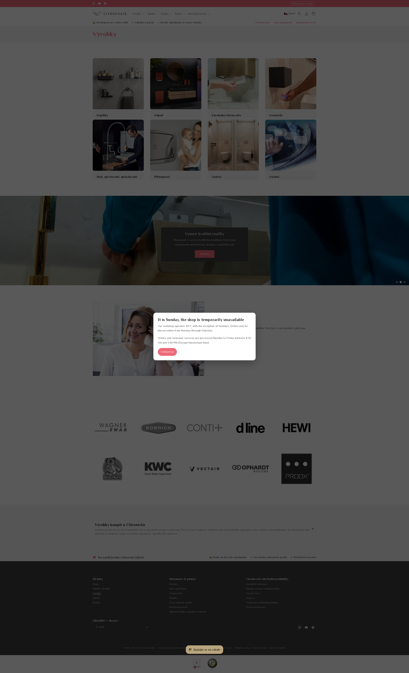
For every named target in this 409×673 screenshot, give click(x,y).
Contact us (167, 351)
